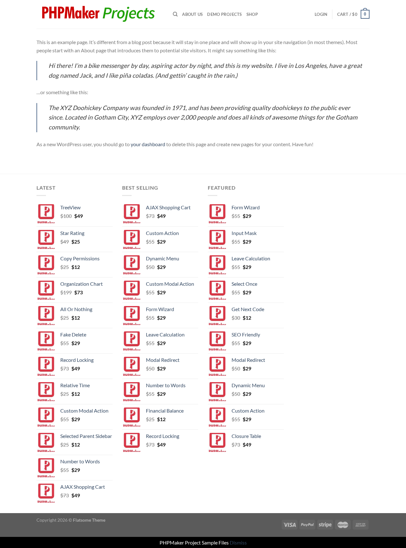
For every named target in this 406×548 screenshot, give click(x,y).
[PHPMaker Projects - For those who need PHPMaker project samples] (99, 14)
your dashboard (148, 144)
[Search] (175, 14)
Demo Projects (224, 14)
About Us (192, 14)
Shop (252, 14)
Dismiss (238, 542)
